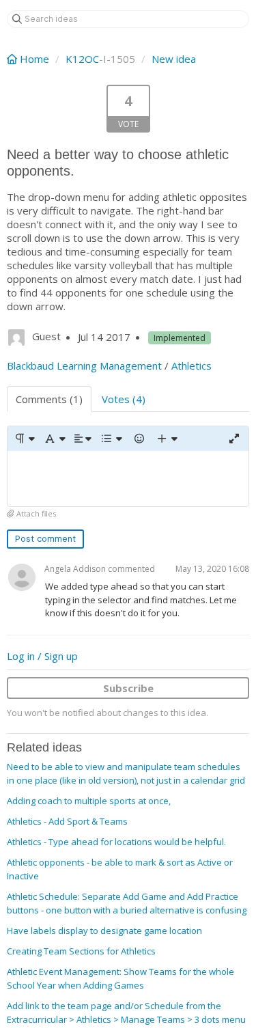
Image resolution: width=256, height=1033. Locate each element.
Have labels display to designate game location (104, 930)
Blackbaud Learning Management (84, 365)
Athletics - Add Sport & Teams (67, 821)
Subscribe (128, 688)
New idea (174, 59)
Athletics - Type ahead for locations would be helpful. (116, 842)
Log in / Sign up (42, 656)
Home (34, 59)
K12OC (82, 59)
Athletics (191, 365)
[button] (24, 438)
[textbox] (128, 479)
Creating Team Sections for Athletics (81, 951)
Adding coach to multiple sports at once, (89, 801)
